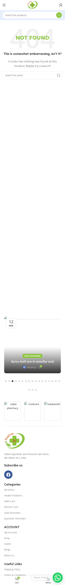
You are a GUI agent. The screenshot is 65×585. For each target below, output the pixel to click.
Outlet (7, 543)
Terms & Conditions (15, 575)
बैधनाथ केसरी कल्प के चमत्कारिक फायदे (32, 362)
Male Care (9, 501)
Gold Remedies (12, 512)
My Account (10, 532)
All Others (9, 489)
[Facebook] (8, 474)
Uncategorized (32, 355)
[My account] (61, 5)
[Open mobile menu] (4, 5)
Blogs (7, 549)
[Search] (59, 15)
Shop (7, 538)
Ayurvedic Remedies (15, 518)
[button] (6, 381)
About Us (9, 555)
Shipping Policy (12, 569)
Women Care (11, 506)
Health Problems (13, 495)
